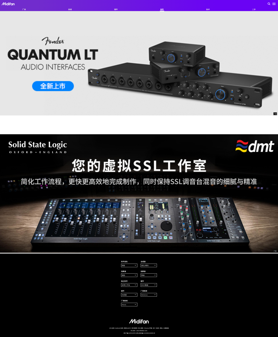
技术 (208, 9)
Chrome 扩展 (148, 328)
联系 (157, 328)
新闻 (70, 9)
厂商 (24, 9)
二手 (254, 9)
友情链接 (166, 328)
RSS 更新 (140, 328)
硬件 (116, 9)
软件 (162, 9)
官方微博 (134, 328)
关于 (154, 328)
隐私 (161, 328)
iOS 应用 (111, 328)
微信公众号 (127, 328)
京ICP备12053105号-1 (130, 333)
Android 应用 (119, 328)
